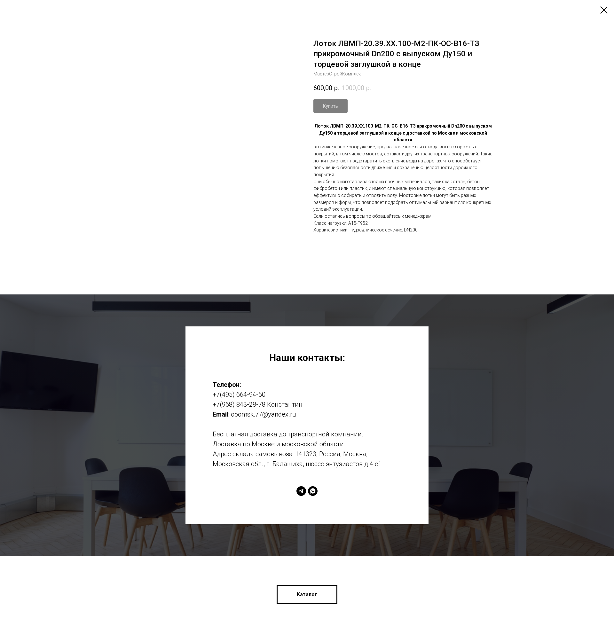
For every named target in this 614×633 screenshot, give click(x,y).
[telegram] (301, 491)
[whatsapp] (313, 491)
